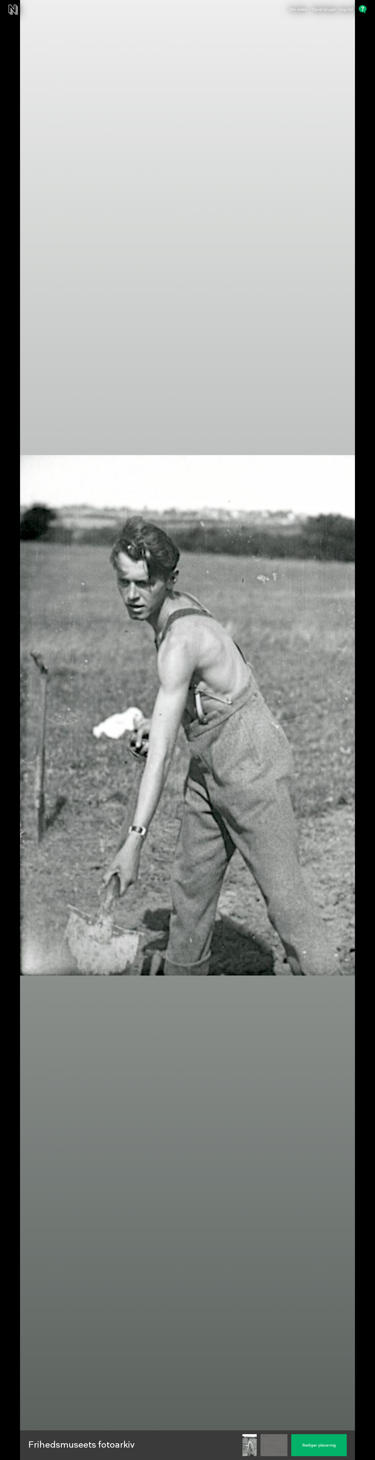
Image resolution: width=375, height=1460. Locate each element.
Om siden (298, 10)
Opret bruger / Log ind (332, 10)
